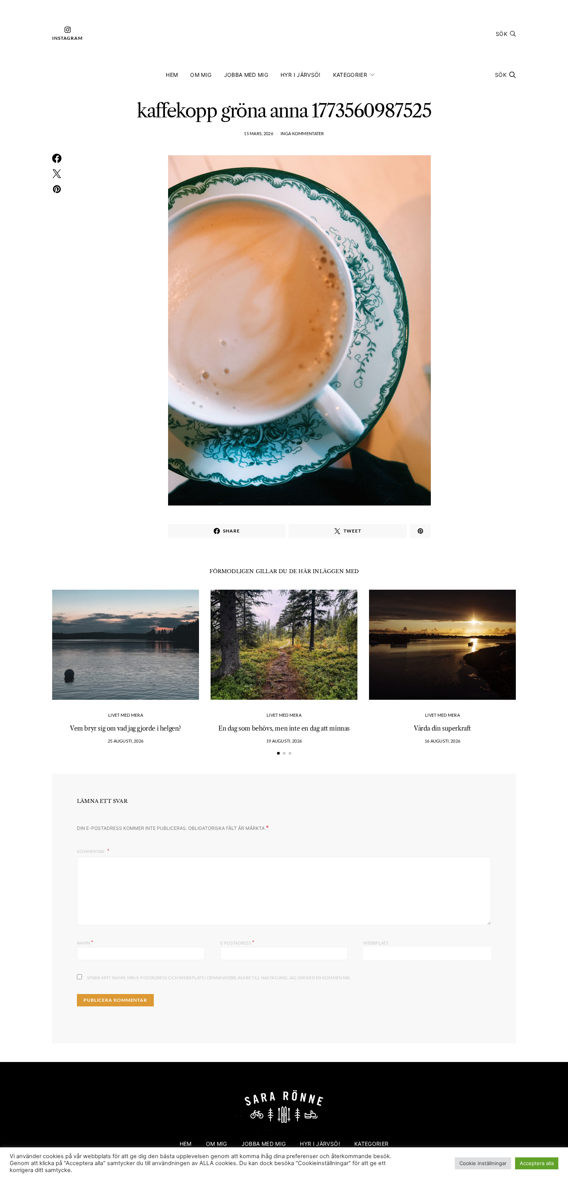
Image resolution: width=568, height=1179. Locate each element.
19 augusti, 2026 (284, 740)
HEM (172, 74)
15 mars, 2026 (258, 133)
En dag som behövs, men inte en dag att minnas (284, 728)
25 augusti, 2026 (125, 740)
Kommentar (91, 851)
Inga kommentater (302, 133)
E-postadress (237, 942)
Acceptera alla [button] (537, 1163)
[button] (278, 753)
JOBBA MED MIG (246, 74)
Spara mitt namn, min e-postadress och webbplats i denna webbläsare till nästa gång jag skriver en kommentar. (219, 977)
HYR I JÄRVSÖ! (301, 74)
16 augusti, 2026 (442, 740)
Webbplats (375, 942)
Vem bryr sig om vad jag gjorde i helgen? (125, 728)
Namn (85, 942)
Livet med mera (125, 715)
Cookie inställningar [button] (483, 1163)
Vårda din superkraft (442, 728)
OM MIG (200, 74)
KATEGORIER (350, 74)
